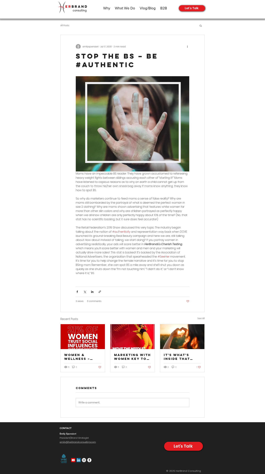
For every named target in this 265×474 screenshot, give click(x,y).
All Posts (64, 25)
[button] (200, 25)
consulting (80, 10)
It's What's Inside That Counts (177, 357)
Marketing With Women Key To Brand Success (132, 357)
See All (201, 318)
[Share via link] (99, 291)
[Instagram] (84, 460)
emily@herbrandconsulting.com (78, 442)
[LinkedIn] (79, 460)
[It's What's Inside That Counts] (182, 336)
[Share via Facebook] (77, 291)
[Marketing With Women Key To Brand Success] (132, 336)
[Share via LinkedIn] (92, 291)
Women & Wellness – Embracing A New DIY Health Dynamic (82, 357)
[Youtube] (73, 460)
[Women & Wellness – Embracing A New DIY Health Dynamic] (83, 336)
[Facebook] (89, 460)
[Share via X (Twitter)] (84, 291)
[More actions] (187, 46)
